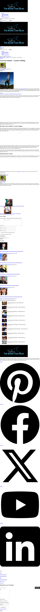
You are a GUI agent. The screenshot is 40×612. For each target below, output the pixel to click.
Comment (2, 225)
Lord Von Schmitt (22, 88)
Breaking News (2, 264)
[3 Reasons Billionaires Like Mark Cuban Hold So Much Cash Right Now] (3, 272)
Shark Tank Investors (9, 253)
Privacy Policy (2, 581)
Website (1, 230)
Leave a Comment (9, 214)
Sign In (9, 56)
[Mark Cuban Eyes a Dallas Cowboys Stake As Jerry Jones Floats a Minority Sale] (3, 260)
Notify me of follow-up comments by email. (8, 232)
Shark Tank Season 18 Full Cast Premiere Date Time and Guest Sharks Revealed (11, 296)
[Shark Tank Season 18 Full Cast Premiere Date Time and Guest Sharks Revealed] (3, 294)
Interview (1, 287)
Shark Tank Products (3, 576)
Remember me (3, 607)
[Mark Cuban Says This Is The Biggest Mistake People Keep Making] (3, 283)
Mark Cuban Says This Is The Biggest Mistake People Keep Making (9, 285)
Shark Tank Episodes (3, 574)
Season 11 (1, 58)
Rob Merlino (3, 181)
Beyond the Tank (2, 253)
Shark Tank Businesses (3, 579)
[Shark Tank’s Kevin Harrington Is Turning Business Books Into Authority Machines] (3, 249)
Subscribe (37, 587)
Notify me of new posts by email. (6, 234)
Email (1, 228)
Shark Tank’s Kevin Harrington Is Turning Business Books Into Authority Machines (11, 251)
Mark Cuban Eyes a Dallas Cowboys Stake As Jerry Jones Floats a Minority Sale (11, 262)
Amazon (18, 171)
